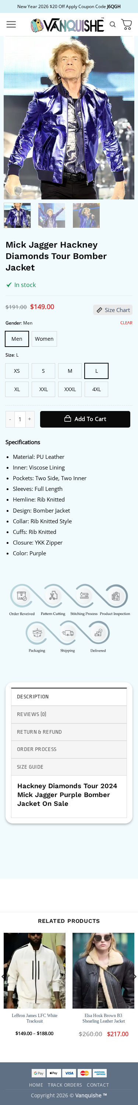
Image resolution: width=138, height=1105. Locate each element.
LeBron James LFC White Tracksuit (34, 1018)
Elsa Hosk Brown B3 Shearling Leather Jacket (103, 1018)
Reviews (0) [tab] (32, 714)
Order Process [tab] (36, 749)
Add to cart (90, 418)
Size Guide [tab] (30, 767)
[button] (11, 24)
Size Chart (117, 310)
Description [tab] (33, 697)
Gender (13, 322)
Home (36, 1085)
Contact (98, 1085)
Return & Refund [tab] (39, 732)
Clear (126, 322)
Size (10, 355)
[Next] (122, 118)
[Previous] (15, 118)
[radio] (17, 339)
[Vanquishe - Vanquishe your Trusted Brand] (67, 24)
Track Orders (65, 1085)
